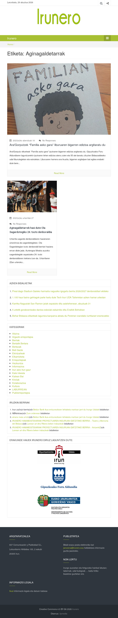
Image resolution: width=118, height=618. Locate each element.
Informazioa (18, 366)
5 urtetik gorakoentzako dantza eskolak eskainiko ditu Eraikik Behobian (48, 309)
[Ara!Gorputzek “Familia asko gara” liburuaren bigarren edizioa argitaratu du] (59, 98)
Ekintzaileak (18, 353)
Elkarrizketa (18, 356)
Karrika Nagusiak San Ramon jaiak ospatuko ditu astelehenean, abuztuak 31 (51, 303)
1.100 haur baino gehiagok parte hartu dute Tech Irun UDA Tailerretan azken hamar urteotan (59, 297)
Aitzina (15, 333)
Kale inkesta (18, 373)
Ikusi (11, 591)
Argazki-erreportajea (22, 337)
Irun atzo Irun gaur (21, 369)
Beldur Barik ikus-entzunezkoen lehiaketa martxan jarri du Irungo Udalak (66, 409)
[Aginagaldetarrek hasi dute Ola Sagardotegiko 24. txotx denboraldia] (32, 196)
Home (10, 44)
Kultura (16, 386)
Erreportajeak (19, 360)
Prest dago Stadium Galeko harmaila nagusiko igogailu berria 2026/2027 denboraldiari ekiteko (60, 291)
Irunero (11, 38)
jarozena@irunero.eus (73, 547)
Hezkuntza (17, 363)
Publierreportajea (21, 392)
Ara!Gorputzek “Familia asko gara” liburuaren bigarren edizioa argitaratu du (57, 145)
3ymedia (63, 613)
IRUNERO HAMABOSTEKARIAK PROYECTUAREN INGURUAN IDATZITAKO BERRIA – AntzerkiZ (56, 427)
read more (59, 173)
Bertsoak (16, 346)
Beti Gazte (17, 350)
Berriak (16, 340)
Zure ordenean (33, 413)
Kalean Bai (18, 376)
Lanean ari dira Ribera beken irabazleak (45, 423)
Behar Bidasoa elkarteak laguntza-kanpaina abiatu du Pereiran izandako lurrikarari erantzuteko (60, 315)
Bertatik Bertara (20, 343)
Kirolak (15, 379)
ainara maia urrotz (20, 417)
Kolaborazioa (19, 383)
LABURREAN (19, 389)
